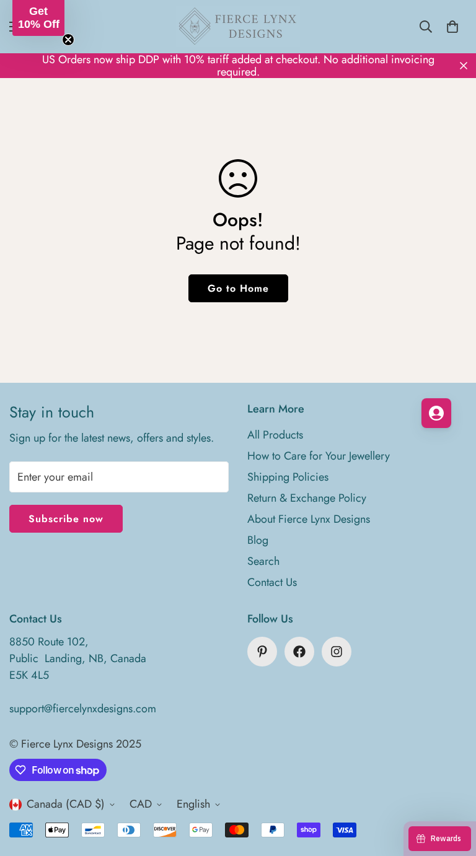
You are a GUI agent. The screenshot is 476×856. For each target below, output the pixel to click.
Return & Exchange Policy (306, 498)
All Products (275, 435)
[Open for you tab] (436, 413)
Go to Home (238, 288)
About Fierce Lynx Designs (308, 519)
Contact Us (272, 582)
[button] (38, 18)
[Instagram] (336, 651)
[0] (452, 26)
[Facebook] (299, 651)
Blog (257, 540)
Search (263, 561)
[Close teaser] (68, 39)
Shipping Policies (287, 477)
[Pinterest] (262, 651)
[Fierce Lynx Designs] (238, 26)
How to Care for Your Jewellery (318, 456)
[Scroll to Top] (452, 788)
